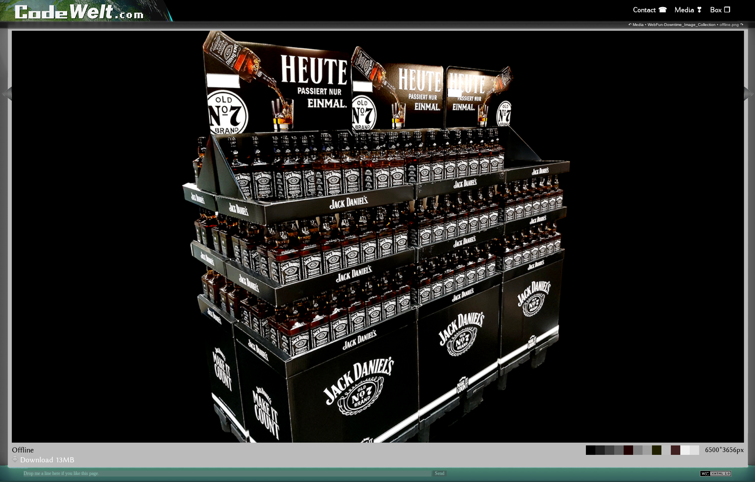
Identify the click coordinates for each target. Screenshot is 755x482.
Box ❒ (720, 10)
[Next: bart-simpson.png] (749, 94)
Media (638, 24)
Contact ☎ (650, 10)
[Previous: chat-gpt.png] (7, 94)
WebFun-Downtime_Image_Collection (682, 24)
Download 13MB (47, 460)
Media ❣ (688, 10)
